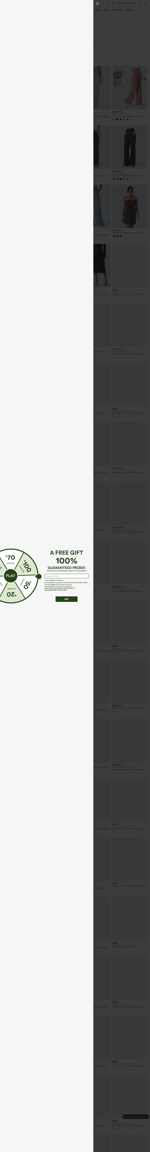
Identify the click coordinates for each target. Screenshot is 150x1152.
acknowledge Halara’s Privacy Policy (56, 590)
